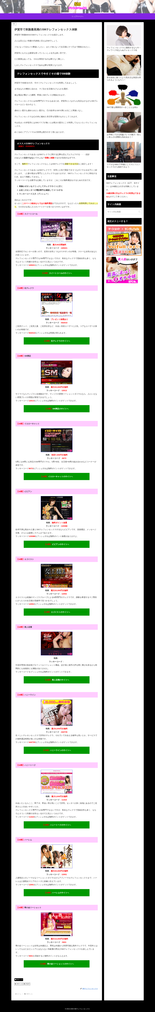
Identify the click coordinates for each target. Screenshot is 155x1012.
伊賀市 (28, 984)
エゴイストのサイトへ (56, 612)
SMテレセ (19, 979)
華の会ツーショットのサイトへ (56, 964)
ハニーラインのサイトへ (56, 750)
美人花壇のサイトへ (56, 680)
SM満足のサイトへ (57, 409)
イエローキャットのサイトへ (56, 476)
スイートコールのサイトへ (56, 273)
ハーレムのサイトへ (56, 893)
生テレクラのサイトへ (56, 341)
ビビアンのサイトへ (56, 544)
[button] (139, 212)
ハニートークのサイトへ (56, 825)
